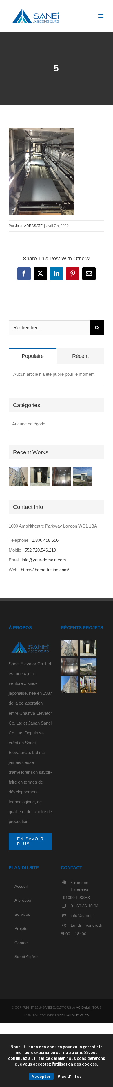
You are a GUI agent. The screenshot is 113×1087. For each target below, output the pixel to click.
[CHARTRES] (61, 476)
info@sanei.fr (83, 915)
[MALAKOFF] (69, 684)
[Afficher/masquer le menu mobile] (101, 16)
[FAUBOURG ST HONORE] (19, 476)
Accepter (41, 1076)
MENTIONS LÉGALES (73, 1014)
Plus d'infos (70, 1076)
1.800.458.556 (45, 540)
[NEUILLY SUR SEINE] (40, 476)
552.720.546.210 (40, 550)
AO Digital (83, 1007)
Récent (80, 356)
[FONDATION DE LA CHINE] (82, 476)
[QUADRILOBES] (88, 684)
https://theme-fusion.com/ (45, 569)
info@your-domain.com (44, 559)
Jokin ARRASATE (29, 226)
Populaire (33, 356)
